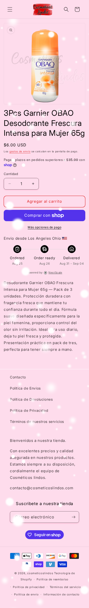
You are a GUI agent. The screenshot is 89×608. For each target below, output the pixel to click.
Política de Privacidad (29, 410)
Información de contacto (62, 594)
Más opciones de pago (44, 227)
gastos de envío (20, 151)
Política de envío (26, 594)
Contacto (18, 377)
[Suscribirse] (73, 517)
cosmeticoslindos (40, 573)
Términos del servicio (65, 587)
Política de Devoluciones (31, 399)
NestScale (55, 272)
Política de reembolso (52, 579)
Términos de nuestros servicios (37, 421)
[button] (9, 9)
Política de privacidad (28, 587)
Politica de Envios (25, 388)
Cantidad (11, 174)
